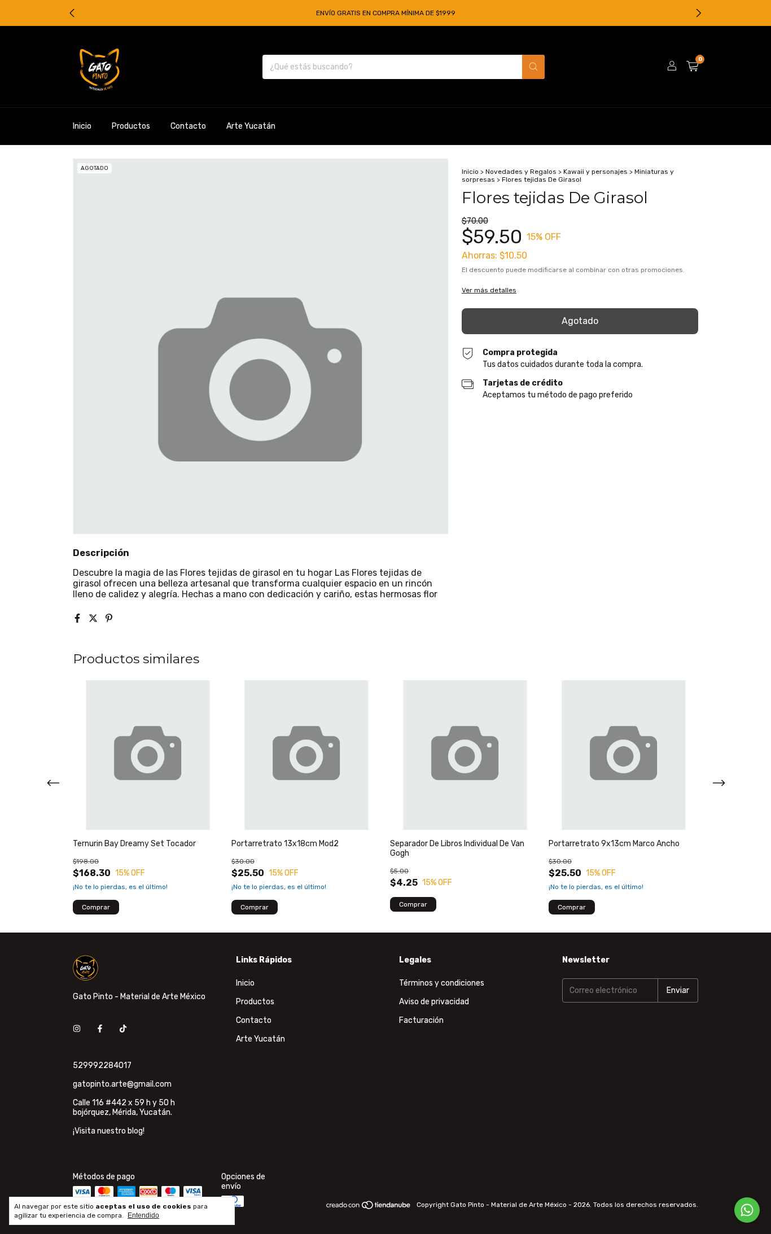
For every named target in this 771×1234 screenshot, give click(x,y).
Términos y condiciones (441, 983)
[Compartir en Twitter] (94, 618)
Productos (131, 126)
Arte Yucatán (250, 126)
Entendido (143, 1215)
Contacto (188, 126)
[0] (692, 66)
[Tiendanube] (369, 1207)
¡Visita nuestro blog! (108, 1131)
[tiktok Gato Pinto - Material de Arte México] (123, 1029)
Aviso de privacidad (434, 1002)
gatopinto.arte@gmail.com (122, 1084)
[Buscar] (533, 67)
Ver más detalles (489, 290)
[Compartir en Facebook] (78, 618)
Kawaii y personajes (595, 172)
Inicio (82, 126)
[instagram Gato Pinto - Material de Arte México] (77, 1029)
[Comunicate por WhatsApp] (747, 1210)
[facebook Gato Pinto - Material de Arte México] (100, 1029)
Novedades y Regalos (521, 172)
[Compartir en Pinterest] (108, 618)
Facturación (421, 1020)
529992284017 (102, 1065)
